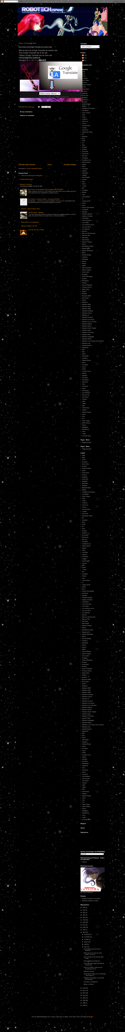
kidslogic (84, 212)
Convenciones (86, 125)
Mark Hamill (85, 240)
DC (83, 134)
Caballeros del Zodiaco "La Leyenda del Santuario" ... (94, 978)
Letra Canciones (86, 220)
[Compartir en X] (46, 107)
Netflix (84, 265)
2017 (84, 925)
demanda (84, 136)
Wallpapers (85, 427)
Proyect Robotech (87, 285)
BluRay (84, 106)
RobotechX (85, 347)
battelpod (84, 97)
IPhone (84, 192)
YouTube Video (86, 436)
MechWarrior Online (87, 246)
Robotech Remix (87, 326)
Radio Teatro (85, 289)
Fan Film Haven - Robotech (36, 212)
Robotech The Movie (26, 184)
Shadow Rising (86, 360)
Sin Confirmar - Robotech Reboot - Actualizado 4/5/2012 (44, 199)
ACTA (83, 76)
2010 (84, 995)
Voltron (84, 425)
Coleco (84, 117)
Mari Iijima (85, 237)
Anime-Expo (85, 89)
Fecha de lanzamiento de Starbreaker (31, 175)
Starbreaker (85, 380)
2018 (84, 922)
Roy (85, 60)
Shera (83, 362)
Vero (83, 416)
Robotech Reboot (87, 324)
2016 (84, 927)
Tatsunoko (85, 386)
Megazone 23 (86, 248)
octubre (86, 939)
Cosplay (84, 128)
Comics (84, 123)
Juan (85, 55)
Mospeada (85, 259)
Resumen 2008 (86, 296)
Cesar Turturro (86, 112)
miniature (84, 257)
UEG (83, 405)
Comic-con (85, 121)
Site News (85, 365)
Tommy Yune (86, 395)
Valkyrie (84, 410)
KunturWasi (85, 218)
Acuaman (85, 78)
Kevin (83, 205)
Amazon (84, 82)
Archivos (84, 91)
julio (85, 944)
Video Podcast (86, 423)
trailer (83, 401)
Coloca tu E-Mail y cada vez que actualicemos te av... (93, 968)
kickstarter (85, 209)
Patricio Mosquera (87, 276)
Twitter (84, 403)
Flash (83, 166)
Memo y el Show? (89, 984)
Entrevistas (85, 153)
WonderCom (85, 429)
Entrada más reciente (27, 165)
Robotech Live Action (88, 319)
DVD (83, 138)
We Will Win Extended (26, 179)
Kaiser (84, 203)
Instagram (85, 190)
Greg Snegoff (86, 177)
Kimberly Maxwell (87, 214)
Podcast (84, 283)
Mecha (84, 244)
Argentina (85, 93)
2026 (84, 907)
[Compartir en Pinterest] (50, 107)
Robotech (85, 302)
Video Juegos (86, 420)
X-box (83, 431)
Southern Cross (86, 371)
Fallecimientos (86, 162)
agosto (86, 942)
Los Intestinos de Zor (88, 224)
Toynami (84, 399)
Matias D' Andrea (87, 242)
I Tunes (84, 186)
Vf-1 (83, 418)
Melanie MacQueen (87, 250)
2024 (84, 910)
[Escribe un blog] (44, 107)
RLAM (84, 300)
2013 (84, 988)
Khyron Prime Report (88, 207)
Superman (85, 382)
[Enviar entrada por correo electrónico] (38, 107)
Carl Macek (85, 110)
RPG (83, 349)
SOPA (84, 369)
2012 (83, 74)
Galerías (84, 171)
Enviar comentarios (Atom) (34, 168)
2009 (84, 998)
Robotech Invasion (87, 317)
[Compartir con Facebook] (48, 107)
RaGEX (84, 291)
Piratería (84, 278)
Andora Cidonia (86, 84)
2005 (84, 1005)
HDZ (83, 181)
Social (84, 367)
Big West (84, 102)
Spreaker (84, 375)
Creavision (85, 130)
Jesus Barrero (86, 196)
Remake (84, 293)
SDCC (84, 354)
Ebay (83, 145)
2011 (84, 993)
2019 (84, 920)
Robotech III (85, 315)
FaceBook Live (86, 160)
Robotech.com (86, 343)
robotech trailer (86, 334)
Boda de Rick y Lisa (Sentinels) (30, 222)
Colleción (84, 119)
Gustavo (84, 179)
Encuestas (85, 151)
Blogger (91, 1016)
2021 (84, 915)
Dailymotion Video (87, 132)
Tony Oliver (85, 397)
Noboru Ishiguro (86, 270)
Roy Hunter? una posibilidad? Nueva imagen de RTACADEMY (45, 189)
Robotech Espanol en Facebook (91, 898)
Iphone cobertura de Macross (92, 961)
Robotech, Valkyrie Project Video (30, 209)
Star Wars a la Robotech (91, 982)
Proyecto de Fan (87, 287)
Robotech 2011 (86, 306)
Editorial (84, 149)
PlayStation (85, 280)
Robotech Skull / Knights (89, 328)
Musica (84, 263)
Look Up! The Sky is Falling (36, 229)
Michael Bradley (86, 255)
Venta (83, 414)
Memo (84, 252)
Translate (94, 49)
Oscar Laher (85, 272)
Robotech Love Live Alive (89, 321)
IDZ (83, 188)
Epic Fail (84, 155)
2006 (83, 72)
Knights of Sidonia (87, 216)
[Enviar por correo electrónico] (42, 107)
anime (84, 87)
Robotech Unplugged (88, 336)
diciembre (87, 934)
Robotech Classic (87, 313)
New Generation (86, 268)
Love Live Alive (86, 227)
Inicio (49, 165)
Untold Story (85, 408)
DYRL (83, 140)
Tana (83, 384)
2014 (84, 932)
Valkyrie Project (86, 412)
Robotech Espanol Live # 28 (29, 226)
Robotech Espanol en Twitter (90, 900)
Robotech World (86, 339)
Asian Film (85, 95)
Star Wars (85, 377)
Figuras (84, 164)
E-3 (83, 143)
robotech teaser (86, 330)
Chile (83, 115)
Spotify (84, 373)
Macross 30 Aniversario (88, 233)
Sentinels (84, 358)
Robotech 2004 (86, 304)
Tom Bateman (86, 392)
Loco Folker (85, 222)
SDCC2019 (85, 356)
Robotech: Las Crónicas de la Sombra (93, 341)
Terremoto (85, 390)
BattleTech (85, 100)
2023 (84, 912)
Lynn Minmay (86, 229)
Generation (85, 173)
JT (83, 199)
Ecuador (84, 147)
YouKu (84, 433)
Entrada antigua (70, 165)
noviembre (87, 937)
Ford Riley (85, 168)
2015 (84, 930)
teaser (84, 388)
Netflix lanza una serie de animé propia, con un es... (93, 953)
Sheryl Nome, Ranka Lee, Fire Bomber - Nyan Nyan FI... (95, 974)
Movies (84, 261)
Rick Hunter (85, 298)
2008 (84, 1000)
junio (85, 947)
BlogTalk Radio (86, 104)
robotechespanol (86, 345)
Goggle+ (84, 175)
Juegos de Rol (86, 201)
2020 (84, 917)
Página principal (86, 442)
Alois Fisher (85, 80)
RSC (83, 352)
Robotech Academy (87, 311)
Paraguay (85, 274)
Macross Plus (86, 235)
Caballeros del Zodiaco (88, 108)
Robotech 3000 (86, 308)
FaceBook (85, 158)
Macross (84, 231)
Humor (84, 184)
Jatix (83, 194)
